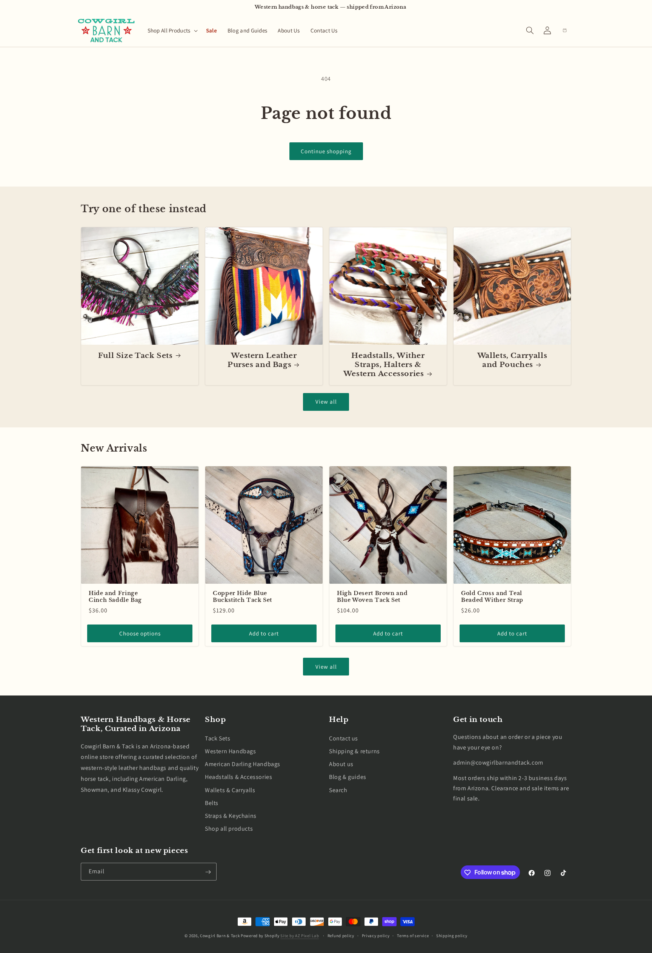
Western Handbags (230, 751)
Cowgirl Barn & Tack (220, 935)
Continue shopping (326, 151)
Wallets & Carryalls (230, 790)
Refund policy (341, 935)
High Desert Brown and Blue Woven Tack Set (372, 596)
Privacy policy (376, 935)
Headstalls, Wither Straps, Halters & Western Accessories (384, 364)
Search (338, 790)
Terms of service (413, 935)
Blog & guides (347, 777)
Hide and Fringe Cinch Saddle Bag (115, 596)
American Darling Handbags (242, 764)
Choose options (140, 633)
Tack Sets (217, 738)
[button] (171, 30)
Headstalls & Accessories (238, 777)
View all (326, 401)
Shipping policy (451, 935)
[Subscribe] (208, 872)
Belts (211, 803)
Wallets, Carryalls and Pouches (512, 360)
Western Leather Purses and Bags (262, 360)
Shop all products (229, 829)
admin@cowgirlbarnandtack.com (498, 762)
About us (341, 764)
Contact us (343, 738)
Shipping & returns (354, 751)
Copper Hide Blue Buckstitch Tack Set (242, 596)
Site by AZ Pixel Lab (299, 935)
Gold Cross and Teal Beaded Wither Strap (492, 596)
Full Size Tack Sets (135, 355)
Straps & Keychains (231, 815)
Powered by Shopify (260, 935)
